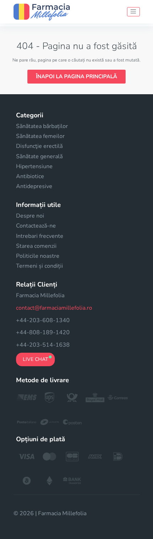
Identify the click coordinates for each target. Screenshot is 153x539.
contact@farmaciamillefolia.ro (54, 308)
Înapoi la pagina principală (76, 76)
